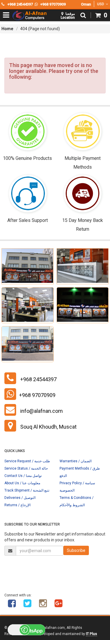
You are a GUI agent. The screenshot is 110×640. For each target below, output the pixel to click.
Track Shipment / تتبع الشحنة (26, 490)
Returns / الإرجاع (17, 505)
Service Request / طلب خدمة (27, 461)
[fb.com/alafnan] (12, 605)
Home (7, 28)
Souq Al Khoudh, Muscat (48, 427)
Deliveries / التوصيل (19, 498)
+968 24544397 (38, 379)
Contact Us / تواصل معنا (23, 476)
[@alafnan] (27, 605)
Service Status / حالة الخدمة (26, 468)
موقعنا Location (68, 16)
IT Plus (91, 634)
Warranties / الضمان (76, 461)
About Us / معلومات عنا (22, 483)
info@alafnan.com (41, 411)
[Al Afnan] (58, 605)
